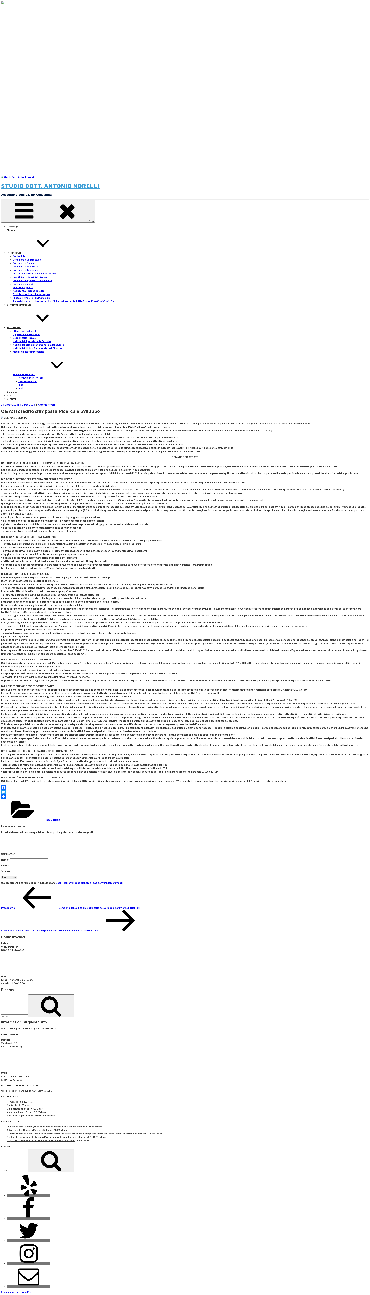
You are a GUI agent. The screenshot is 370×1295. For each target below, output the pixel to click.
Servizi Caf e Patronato (19, 305)
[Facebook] (185, 787)
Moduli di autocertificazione (28, 351)
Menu (91, 221)
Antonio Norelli (46, 404)
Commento (8, 854)
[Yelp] (28, 1195)
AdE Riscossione (27, 381)
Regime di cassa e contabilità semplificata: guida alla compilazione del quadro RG (49, 1137)
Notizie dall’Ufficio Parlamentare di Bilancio (37, 348)
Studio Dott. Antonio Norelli (50, 186)
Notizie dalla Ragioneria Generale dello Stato (38, 345)
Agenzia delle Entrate (31, 378)
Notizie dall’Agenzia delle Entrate (32, 341)
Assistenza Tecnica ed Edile (28, 291)
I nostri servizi (14, 253)
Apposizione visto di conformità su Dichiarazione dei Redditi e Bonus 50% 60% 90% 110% (64, 301)
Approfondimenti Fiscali (26, 334)
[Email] (28, 1286)
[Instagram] (28, 1263)
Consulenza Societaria (25, 266)
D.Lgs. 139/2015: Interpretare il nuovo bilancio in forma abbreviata (41, 1140)
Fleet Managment (23, 287)
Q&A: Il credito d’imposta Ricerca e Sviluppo (29, 1130)
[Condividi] (185, 796)
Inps (20, 385)
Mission (11, 230)
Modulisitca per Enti (24, 374)
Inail (20, 388)
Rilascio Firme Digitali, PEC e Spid (31, 298)
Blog (9, 395)
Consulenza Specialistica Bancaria (32, 280)
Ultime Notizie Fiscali (24, 331)
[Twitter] (185, 792)
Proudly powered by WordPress (17, 1292)
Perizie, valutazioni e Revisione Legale (34, 273)
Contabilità (19, 256)
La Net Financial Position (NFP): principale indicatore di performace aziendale (47, 1126)
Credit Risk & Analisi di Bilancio (30, 277)
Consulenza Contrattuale (27, 259)
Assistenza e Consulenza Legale (31, 294)
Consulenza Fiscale (24, 263)
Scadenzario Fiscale (24, 338)
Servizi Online (14, 327)
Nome (5, 859)
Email (5, 865)
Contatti (11, 399)
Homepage (12, 226)
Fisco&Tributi (52, 820)
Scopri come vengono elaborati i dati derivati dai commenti (89, 883)
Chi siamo (12, 392)
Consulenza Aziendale (25, 270)
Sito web (6, 871)
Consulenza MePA (23, 284)
